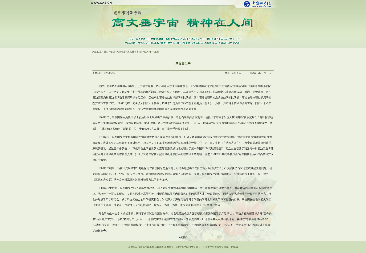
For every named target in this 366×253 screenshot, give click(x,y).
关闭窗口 (183, 237)
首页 (106, 51)
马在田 (155, 51)
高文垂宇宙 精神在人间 (139, 51)
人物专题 (121, 51)
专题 (112, 51)
